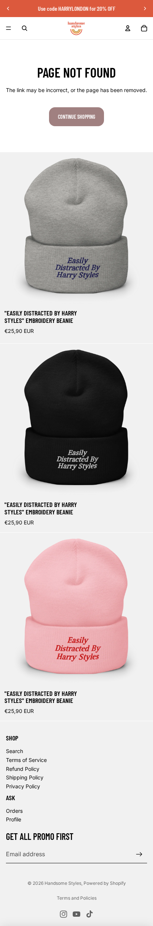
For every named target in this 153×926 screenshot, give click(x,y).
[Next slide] (145, 8)
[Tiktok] (89, 914)
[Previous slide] (8, 8)
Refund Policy (22, 768)
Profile (13, 819)
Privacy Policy (23, 786)
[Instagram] (63, 914)
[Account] (128, 28)
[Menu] (8, 28)
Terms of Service (26, 760)
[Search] (24, 28)
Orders (14, 810)
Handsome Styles (63, 883)
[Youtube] (76, 914)
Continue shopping (76, 117)
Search (14, 751)
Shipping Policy (24, 777)
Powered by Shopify (105, 883)
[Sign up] (139, 854)
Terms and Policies (77, 898)
